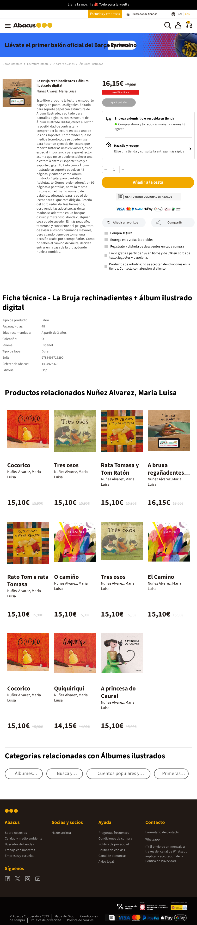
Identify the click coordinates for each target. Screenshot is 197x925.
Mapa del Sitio (64, 916)
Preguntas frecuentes (113, 832)
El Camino (161, 577)
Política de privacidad (113, 844)
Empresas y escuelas (19, 855)
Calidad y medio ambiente (23, 838)
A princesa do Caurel (118, 692)
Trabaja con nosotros (20, 850)
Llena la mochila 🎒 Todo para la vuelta (98, 4)
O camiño (66, 577)
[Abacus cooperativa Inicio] (34, 28)
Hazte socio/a (61, 832)
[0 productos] (188, 27)
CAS (187, 14)
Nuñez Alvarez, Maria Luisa (56, 91)
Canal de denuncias (112, 855)
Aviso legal (106, 861)
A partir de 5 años (64, 64)
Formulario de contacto (162, 832)
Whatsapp (152, 839)
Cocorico (18, 465)
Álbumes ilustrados (91, 64)
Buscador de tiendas (19, 844)
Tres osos (66, 465)
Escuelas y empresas (105, 13)
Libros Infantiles (12, 64)
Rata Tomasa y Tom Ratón (120, 469)
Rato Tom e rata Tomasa (28, 581)
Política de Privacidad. (161, 861)
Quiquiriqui (69, 688)
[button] (178, 26)
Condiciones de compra (115, 838)
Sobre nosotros (16, 832)
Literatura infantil (38, 64)
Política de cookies (111, 850)
